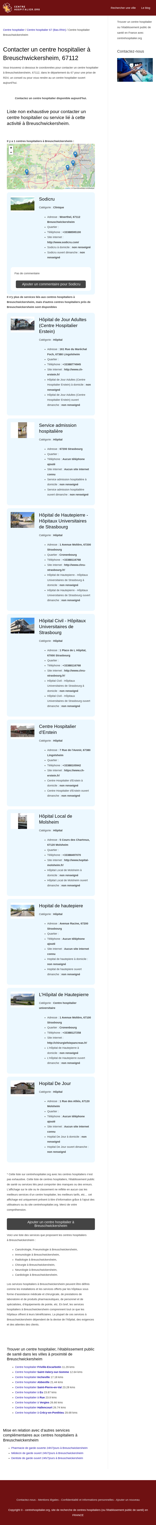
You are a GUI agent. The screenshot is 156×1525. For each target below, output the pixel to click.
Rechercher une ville (123, 7)
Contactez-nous (26, 1499)
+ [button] (11, 148)
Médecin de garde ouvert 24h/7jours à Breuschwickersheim (47, 1453)
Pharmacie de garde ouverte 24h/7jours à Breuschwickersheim (49, 1447)
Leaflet (67, 188)
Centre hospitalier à (29, 1392)
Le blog (145, 7)
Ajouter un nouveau (128, 1499)
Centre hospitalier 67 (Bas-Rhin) (46, 29)
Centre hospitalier (14, 29)
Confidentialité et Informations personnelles (87, 1499)
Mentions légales (48, 1499)
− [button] (11, 152)
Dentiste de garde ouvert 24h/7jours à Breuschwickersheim (47, 1458)
